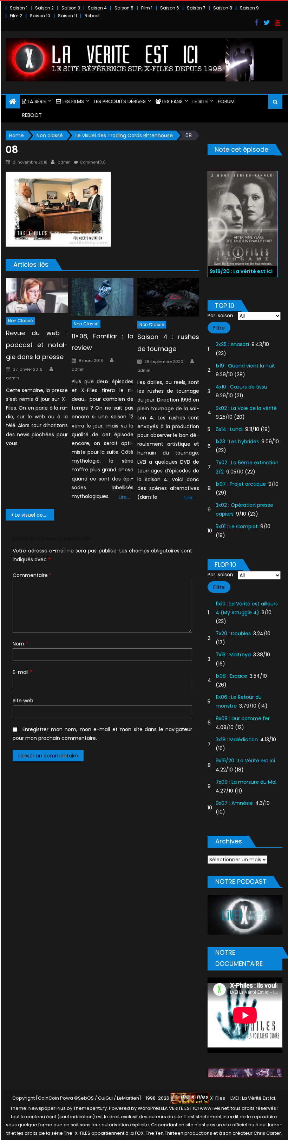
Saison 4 (97, 8)
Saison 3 (70, 8)
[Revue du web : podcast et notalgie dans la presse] (37, 295)
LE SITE (200, 101)
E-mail (22, 672)
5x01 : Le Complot (237, 526)
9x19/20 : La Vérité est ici (245, 760)
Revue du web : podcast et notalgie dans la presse (37, 345)
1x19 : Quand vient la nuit (245, 365)
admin (64, 162)
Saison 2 (44, 8)
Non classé (20, 321)
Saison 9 (249, 8)
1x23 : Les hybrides (237, 441)
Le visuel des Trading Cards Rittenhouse (34, 514)
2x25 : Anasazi (232, 344)
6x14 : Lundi (229, 429)
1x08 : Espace (231, 676)
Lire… (124, 497)
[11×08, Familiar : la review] (102, 297)
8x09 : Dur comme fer (243, 718)
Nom (20, 643)
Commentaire (32, 575)
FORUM (226, 101)
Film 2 (16, 16)
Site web (23, 700)
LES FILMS (72, 101)
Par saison (220, 315)
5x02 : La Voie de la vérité (246, 408)
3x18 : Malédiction (237, 739)
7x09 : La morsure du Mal (246, 782)
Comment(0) (93, 162)
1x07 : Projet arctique (241, 484)
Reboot (92, 16)
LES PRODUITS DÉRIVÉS (120, 101)
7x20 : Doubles (233, 633)
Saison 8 (222, 8)
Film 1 (146, 8)
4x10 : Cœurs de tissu (241, 386)
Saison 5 (123, 8)
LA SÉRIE (36, 101)
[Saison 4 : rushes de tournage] (168, 297)
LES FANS (172, 101)
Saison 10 (40, 16)
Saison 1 (18, 8)
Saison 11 (67, 16)
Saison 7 (196, 8)
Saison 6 (169, 8)
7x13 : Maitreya (233, 654)
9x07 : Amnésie (234, 803)
